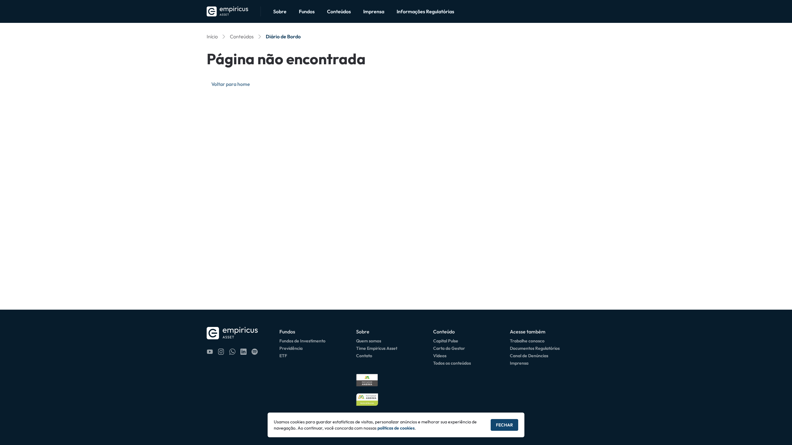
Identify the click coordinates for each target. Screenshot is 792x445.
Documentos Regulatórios (535, 348)
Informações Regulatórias (425, 11)
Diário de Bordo (283, 36)
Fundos (307, 11)
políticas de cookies (396, 428)
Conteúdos (339, 11)
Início (212, 36)
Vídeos (439, 355)
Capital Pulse (445, 341)
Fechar (504, 425)
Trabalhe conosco (527, 341)
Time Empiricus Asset (376, 348)
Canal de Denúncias (529, 355)
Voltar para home (230, 84)
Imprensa (373, 11)
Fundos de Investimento (302, 341)
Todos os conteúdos (452, 363)
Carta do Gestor (449, 348)
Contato (364, 355)
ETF (283, 355)
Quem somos (368, 341)
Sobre (279, 11)
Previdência (291, 348)
